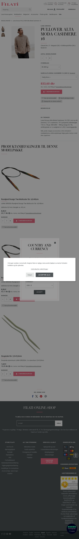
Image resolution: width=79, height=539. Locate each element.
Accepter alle (44, 275)
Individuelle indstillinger (39, 269)
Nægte (30, 275)
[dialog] (39, 269)
